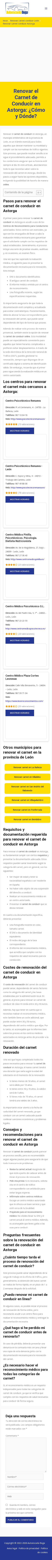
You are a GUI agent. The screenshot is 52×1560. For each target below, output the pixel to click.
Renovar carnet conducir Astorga (19, 23)
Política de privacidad (29, 1548)
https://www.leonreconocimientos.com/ (24, 701)
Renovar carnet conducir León (24, 20)
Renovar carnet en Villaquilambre (27, 800)
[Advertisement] (26, 54)
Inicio (5, 20)
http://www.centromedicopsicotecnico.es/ (25, 628)
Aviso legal (12, 1548)
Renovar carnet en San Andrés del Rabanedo (27, 788)
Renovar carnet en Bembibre (27, 819)
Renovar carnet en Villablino (27, 776)
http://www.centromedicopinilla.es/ (27, 559)
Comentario (12, 1435)
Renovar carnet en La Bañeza (27, 767)
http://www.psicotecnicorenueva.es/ (28, 418)
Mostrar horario (19, 430)
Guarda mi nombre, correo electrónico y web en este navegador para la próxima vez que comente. (26, 1508)
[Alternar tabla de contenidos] (37, 192)
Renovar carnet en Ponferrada (27, 809)
